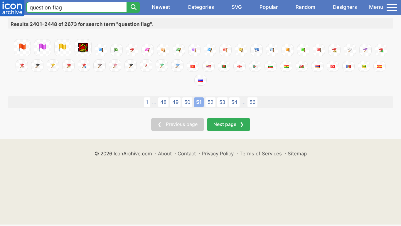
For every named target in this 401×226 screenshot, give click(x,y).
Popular (269, 7)
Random (305, 7)
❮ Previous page (178, 124)
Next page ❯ (228, 124)
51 (199, 102)
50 (187, 102)
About (165, 154)
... (154, 102)
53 (222, 102)
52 (210, 102)
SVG (237, 7)
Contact (187, 154)
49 (175, 102)
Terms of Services (261, 154)
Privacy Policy (218, 154)
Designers (345, 7)
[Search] (133, 7)
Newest (161, 7)
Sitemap (297, 154)
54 (234, 102)
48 (163, 102)
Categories (201, 7)
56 (252, 102)
